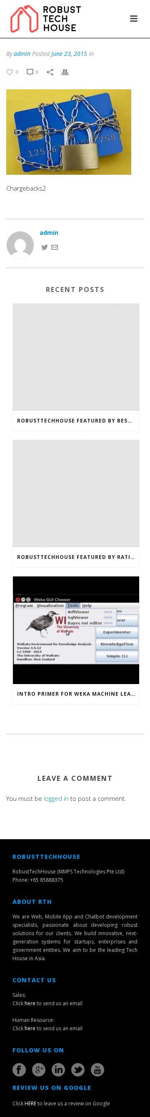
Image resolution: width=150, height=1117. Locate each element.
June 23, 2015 (69, 54)
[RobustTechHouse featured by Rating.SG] (76, 493)
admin (22, 54)
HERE (30, 1103)
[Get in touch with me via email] (54, 247)
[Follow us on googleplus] (38, 1070)
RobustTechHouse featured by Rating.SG (78, 557)
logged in (56, 798)
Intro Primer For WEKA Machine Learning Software (78, 693)
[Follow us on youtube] (97, 1070)
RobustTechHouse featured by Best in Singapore (78, 420)
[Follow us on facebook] (19, 1070)
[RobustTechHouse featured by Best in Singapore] (76, 357)
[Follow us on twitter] (78, 1070)
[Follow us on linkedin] (58, 1070)
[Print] (69, 71)
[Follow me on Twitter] (44, 247)
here (30, 1003)
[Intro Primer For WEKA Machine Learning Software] (76, 630)
